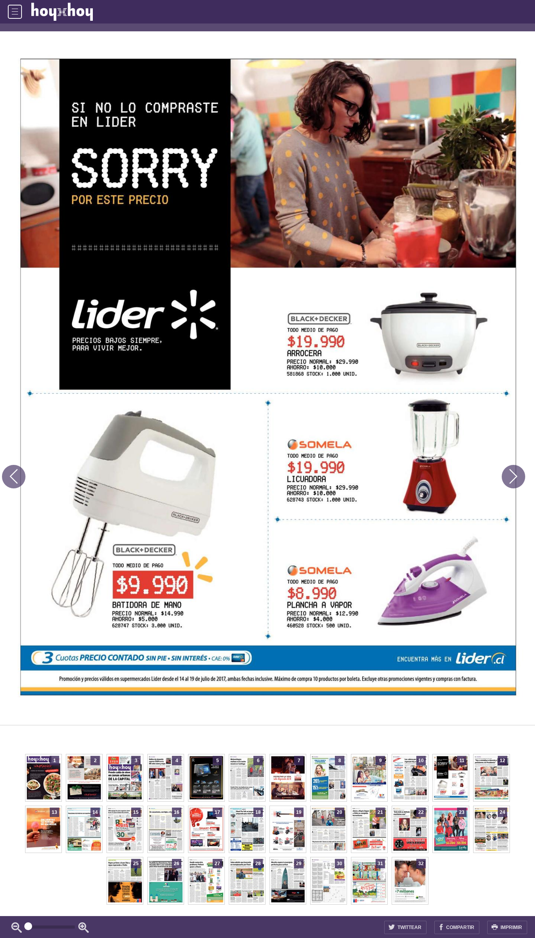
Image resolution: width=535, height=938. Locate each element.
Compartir (459, 927)
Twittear (408, 927)
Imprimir (510, 927)
